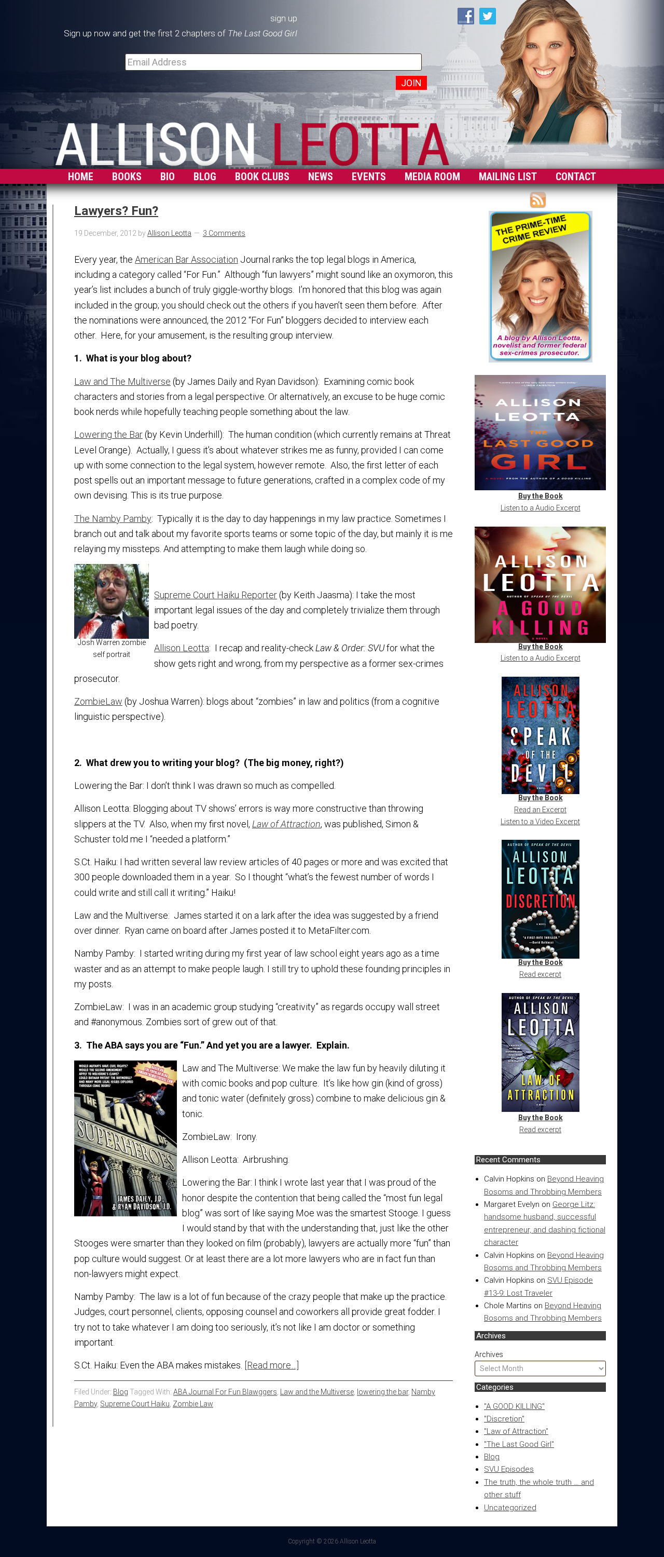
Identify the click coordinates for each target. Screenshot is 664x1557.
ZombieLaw (98, 701)
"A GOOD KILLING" (514, 1406)
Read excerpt (540, 974)
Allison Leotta (181, 647)
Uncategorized (510, 1507)
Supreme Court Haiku (135, 1404)
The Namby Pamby (112, 518)
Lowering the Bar (108, 434)
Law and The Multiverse (122, 381)
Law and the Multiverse (317, 1392)
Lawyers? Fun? (116, 211)
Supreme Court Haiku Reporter (215, 594)
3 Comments (224, 233)
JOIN (411, 82)
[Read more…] (271, 1365)
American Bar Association (186, 259)
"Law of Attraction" (516, 1431)
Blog (492, 1456)
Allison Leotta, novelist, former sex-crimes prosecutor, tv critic (252, 141)
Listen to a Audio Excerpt (540, 508)
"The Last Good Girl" (519, 1444)
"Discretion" (504, 1419)
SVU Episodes (509, 1469)
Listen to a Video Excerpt (540, 821)
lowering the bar (382, 1392)
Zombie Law (193, 1404)
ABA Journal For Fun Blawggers (225, 1392)
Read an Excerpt (540, 810)
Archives (489, 1354)
